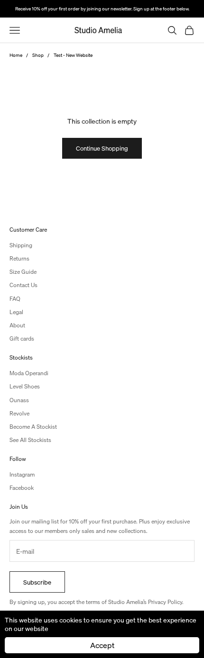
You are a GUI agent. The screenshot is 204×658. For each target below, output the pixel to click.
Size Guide (23, 271)
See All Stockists (30, 439)
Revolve (19, 413)
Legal (16, 311)
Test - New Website (73, 55)
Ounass (19, 400)
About (17, 325)
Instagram (22, 474)
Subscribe (37, 582)
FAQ (14, 298)
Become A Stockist (33, 426)
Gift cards (21, 338)
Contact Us (23, 284)
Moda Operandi (28, 373)
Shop (38, 55)
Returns (19, 258)
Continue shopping (102, 148)
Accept (102, 645)
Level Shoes (24, 386)
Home (15, 55)
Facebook (21, 487)
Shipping (20, 245)
